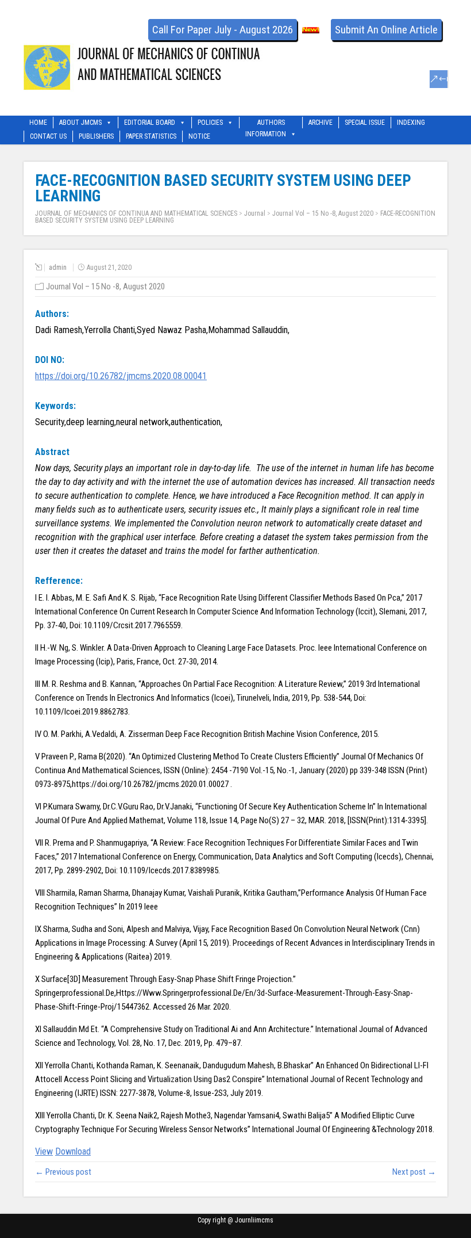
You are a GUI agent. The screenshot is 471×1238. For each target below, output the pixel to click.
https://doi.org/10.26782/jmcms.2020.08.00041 (121, 375)
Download (73, 1151)
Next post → (414, 1172)
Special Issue (365, 123)
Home (38, 123)
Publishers (96, 136)
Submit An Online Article (386, 29)
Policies (210, 123)
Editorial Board (149, 123)
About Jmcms (80, 123)
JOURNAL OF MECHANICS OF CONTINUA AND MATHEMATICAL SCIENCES (136, 213)
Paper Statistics (151, 136)
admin (58, 267)
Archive (320, 123)
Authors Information (265, 123)
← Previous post (63, 1172)
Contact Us (48, 136)
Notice (199, 136)
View (44, 1151)
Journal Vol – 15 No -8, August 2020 (322, 213)
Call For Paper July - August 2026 (222, 29)
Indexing (411, 123)
